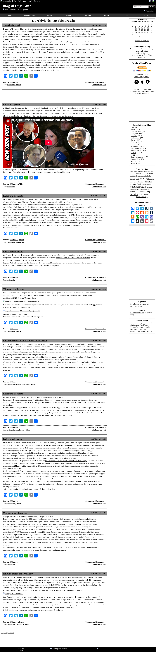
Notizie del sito (136, 151)
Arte (132, 127)
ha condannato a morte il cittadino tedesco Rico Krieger (66, 461)
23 (151, 30)
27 (142, 32)
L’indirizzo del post (99, 85)
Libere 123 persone (12, 104)
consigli (135, 173)
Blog (127, 15)
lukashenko (19, 242)
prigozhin (18, 624)
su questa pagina (145, 331)
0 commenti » (101, 82)
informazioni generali (141, 304)
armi (139, 171)
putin (140, 187)
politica (18, 331)
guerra (143, 178)
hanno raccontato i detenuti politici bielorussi (73, 258)
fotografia (132, 179)
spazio (145, 189)
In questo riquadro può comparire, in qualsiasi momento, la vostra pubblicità (142, 91)
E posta (146, 15)
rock (144, 187)
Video (21, 184)
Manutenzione (136, 146)
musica (148, 181)
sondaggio (141, 189)
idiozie (149, 179)
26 (139, 32)
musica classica (136, 184)
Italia (133, 144)
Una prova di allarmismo (15, 513)
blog (24, 1)
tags (29, 1)
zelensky (146, 194)
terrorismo (142, 191)
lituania (18, 85)
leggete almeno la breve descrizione (70, 408)
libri (139, 182)
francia (137, 179)
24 (132, 32)
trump (147, 191)
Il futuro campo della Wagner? (18, 573)
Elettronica (135, 138)
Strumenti (48, 15)
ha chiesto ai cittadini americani (76, 519)
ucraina (134, 194)
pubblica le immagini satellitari (63, 580)
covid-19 (140, 173)
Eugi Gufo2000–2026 (19, 650)
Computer (134, 134)
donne (145, 173)
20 (142, 30)
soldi (136, 189)
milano (142, 182)
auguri (143, 171)
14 (145, 28)
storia (132, 191)
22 (148, 30)
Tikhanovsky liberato (13, 289)
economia (150, 173)
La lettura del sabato (13, 196)
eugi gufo (140, 176)
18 (136, 30)
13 (142, 28)
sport (149, 189)
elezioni (18, 384)
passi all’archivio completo (145, 56)
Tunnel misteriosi (11, 25)
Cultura (134, 136)
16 (151, 28)
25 (136, 32)
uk (139, 194)
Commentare (90, 82)
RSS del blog (150, 11)
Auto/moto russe (29, 15)
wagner (26, 624)
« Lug (141, 37)
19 (139, 30)
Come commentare (137, 313)
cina (131, 173)
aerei (131, 171)
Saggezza (134, 155)
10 (132, 28)
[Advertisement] (54, 97)
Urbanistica (135, 159)
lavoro (135, 182)
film (149, 176)
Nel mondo (14, 82)
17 (132, 30)
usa (142, 194)
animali (135, 171)
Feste (133, 140)
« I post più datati (7, 633)
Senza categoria (137, 157)
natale (144, 184)
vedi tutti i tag (142, 197)
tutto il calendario (142, 41)
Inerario (88, 15)
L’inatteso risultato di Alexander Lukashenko (25, 340)
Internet (134, 142)
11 (136, 28)
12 (139, 28)
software (132, 189)
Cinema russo (136, 131)
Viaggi (68, 15)
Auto (133, 129)
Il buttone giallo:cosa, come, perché (141, 76)
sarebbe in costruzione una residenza (82, 199)
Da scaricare (107, 15)
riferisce (69, 29)
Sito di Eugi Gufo (14, 1)
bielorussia (11, 85)
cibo (152, 171)
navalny (148, 184)
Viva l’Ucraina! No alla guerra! (16, 10)
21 (145, 30)
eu (136, 176)
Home (10, 15)
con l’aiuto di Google (74, 590)
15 (148, 28)
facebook (145, 176)
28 (145, 32)
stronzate (137, 191)
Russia (21, 240)
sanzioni (149, 187)
